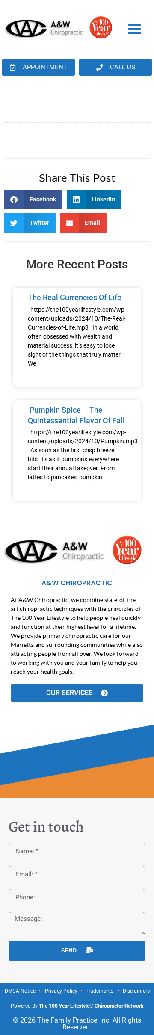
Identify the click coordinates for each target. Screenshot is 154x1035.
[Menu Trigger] (134, 28)
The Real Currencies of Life (74, 297)
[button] (33, 199)
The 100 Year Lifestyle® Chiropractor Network (91, 1006)
